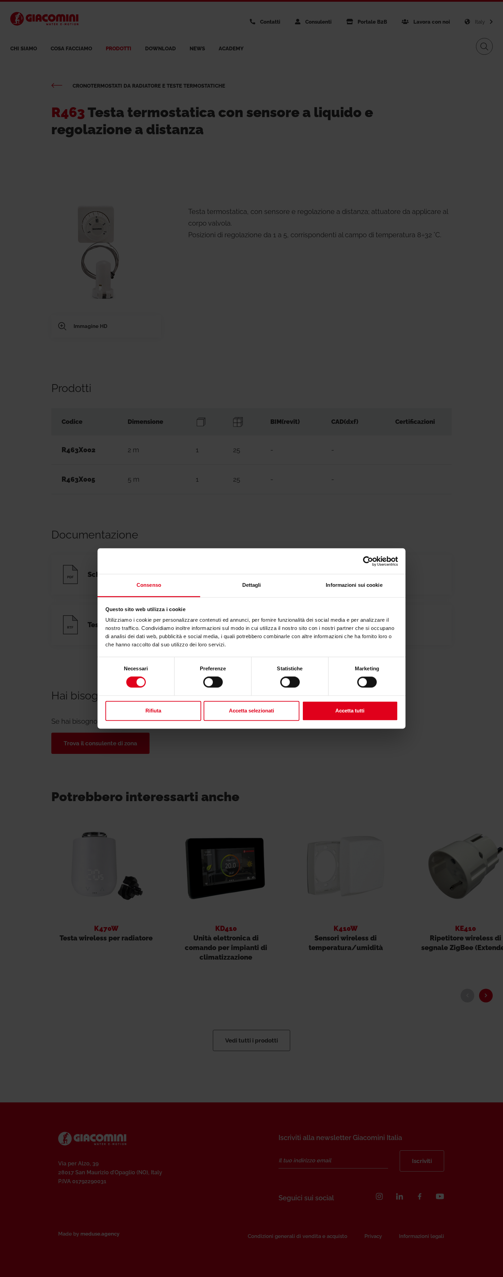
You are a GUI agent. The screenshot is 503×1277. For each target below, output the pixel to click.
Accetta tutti (349, 710)
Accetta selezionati (251, 710)
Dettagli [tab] (251, 585)
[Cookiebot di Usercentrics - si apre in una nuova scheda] (368, 561)
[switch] (213, 682)
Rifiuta (153, 710)
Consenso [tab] (149, 585)
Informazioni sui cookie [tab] (354, 585)
